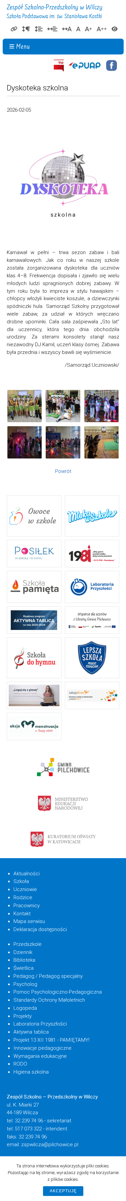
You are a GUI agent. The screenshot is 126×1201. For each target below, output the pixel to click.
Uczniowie (25, 889)
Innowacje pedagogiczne (42, 1048)
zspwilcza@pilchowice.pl (49, 1145)
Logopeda (25, 1008)
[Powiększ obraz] (24, 406)
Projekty (22, 1016)
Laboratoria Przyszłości (40, 1024)
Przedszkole (27, 944)
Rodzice (22, 897)
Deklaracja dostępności (40, 929)
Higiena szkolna (31, 1072)
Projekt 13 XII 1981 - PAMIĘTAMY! (51, 1040)
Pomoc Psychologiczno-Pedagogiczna (57, 992)
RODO (20, 1064)
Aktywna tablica (31, 1032)
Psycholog (25, 984)
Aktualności (26, 874)
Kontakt (22, 914)
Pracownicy (26, 906)
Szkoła (21, 881)
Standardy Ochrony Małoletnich (49, 1000)
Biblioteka (24, 960)
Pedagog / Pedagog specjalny (48, 976)
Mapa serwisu (29, 921)
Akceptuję (63, 1191)
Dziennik (22, 952)
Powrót (63, 471)
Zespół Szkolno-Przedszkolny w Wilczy (54, 12)
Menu (23, 47)
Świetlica (23, 968)
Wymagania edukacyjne (40, 1056)
